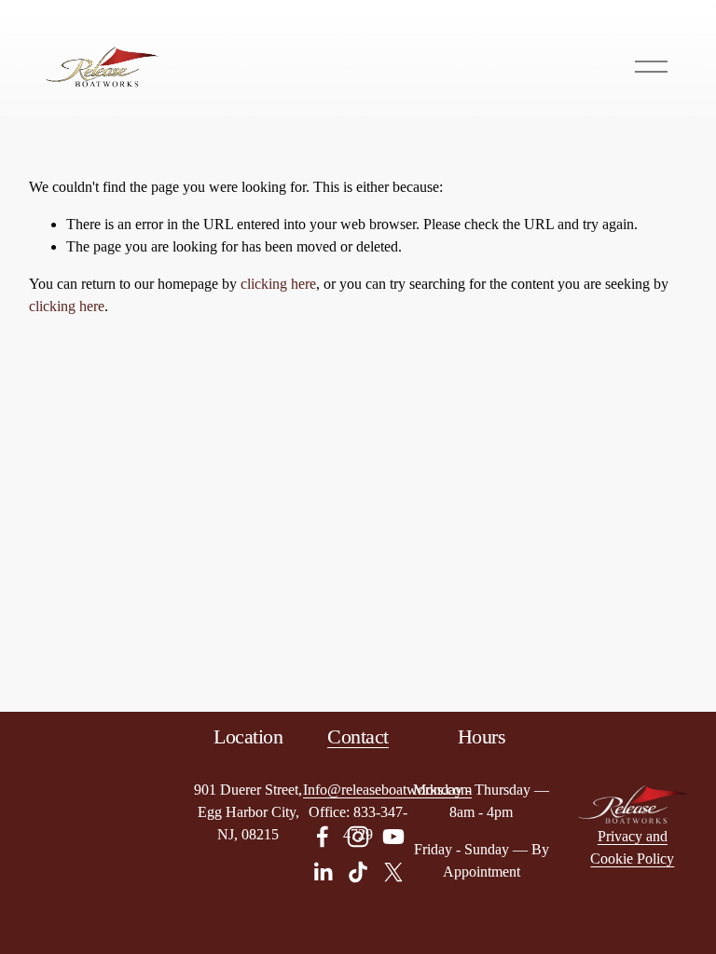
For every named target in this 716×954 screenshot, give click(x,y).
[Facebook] (322, 836)
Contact (358, 737)
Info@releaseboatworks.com (387, 789)
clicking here (278, 284)
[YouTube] (393, 836)
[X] (393, 872)
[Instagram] (358, 836)
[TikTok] (358, 872)
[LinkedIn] (322, 872)
